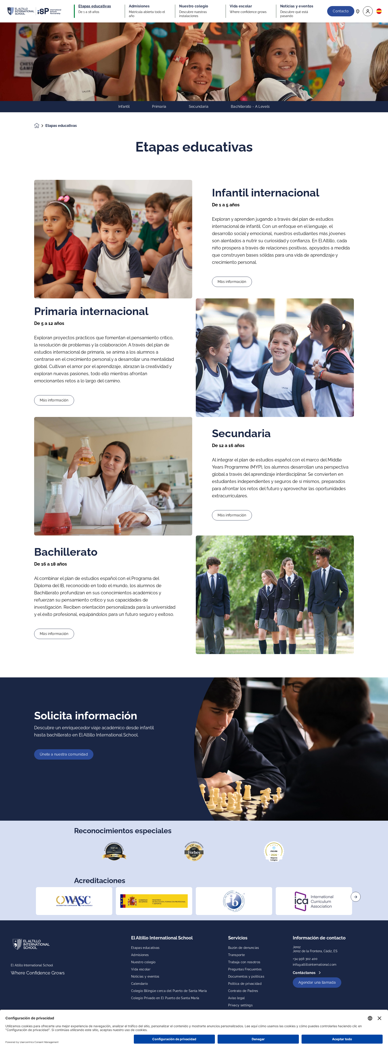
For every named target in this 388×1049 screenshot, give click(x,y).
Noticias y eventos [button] (296, 6)
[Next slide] (356, 897)
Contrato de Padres (243, 991)
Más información (232, 282)
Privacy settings (240, 1005)
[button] (368, 11)
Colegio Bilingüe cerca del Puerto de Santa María (169, 991)
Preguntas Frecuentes (245, 969)
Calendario (139, 983)
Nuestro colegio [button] (193, 6)
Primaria (159, 106)
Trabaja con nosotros (244, 962)
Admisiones (140, 955)
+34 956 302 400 (305, 959)
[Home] (34, 11)
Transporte (236, 955)
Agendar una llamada (317, 982)
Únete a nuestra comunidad (64, 754)
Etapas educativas (145, 948)
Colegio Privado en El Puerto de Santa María (165, 998)
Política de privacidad (245, 983)
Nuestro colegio (143, 962)
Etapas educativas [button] (94, 6)
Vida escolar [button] (241, 6)
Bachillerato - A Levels (250, 106)
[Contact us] (357, 11)
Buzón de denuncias (243, 948)
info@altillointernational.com (314, 964)
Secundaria (198, 106)
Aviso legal (236, 998)
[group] (74, 901)
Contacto (341, 11)
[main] (194, 535)
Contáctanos (305, 973)
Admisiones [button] (139, 6)
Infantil (124, 106)
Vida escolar (140, 969)
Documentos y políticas (246, 976)
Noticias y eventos (145, 976)
